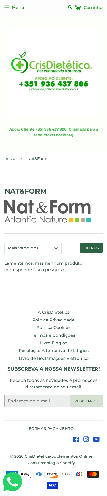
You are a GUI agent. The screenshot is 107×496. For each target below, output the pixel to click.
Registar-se (86, 401)
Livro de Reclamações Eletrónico (54, 358)
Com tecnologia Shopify (51, 462)
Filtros (91, 248)
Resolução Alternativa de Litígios (54, 350)
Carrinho (93, 7)
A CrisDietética (54, 312)
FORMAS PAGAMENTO (51, 428)
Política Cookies (53, 327)
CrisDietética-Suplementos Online (58, 456)
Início (9, 158)
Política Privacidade (53, 320)
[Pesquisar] (70, 7)
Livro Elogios (53, 343)
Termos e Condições (53, 335)
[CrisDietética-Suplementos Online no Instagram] (86, 440)
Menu (18, 7)
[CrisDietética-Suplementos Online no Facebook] (76, 440)
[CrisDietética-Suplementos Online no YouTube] (96, 440)
